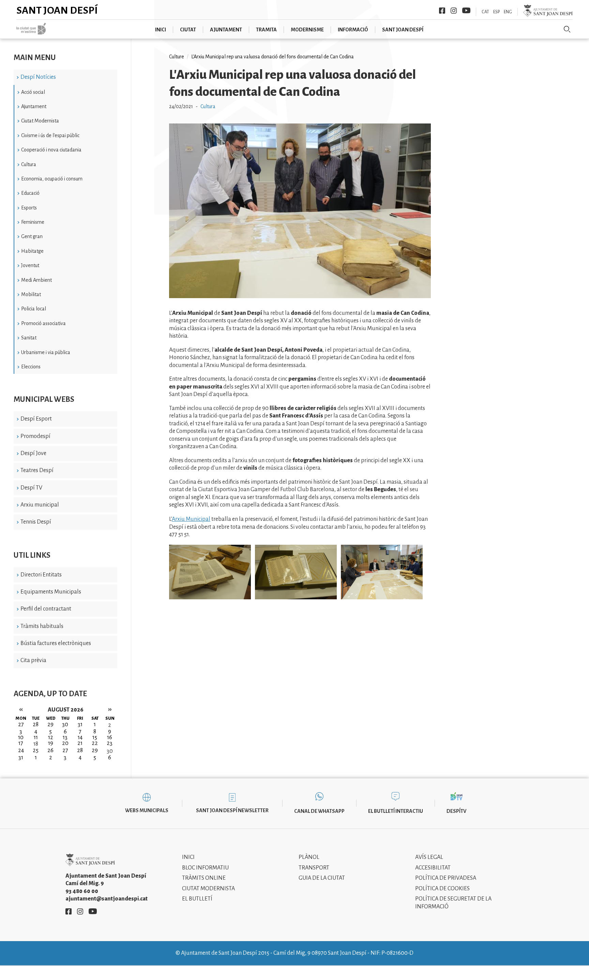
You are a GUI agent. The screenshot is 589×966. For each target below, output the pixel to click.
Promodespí (35, 436)
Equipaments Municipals (50, 592)
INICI (160, 29)
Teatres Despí (37, 470)
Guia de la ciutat (322, 878)
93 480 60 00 (81, 891)
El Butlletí (197, 899)
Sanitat (28, 337)
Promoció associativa (43, 323)
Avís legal (429, 857)
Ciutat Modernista (40, 120)
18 (35, 744)
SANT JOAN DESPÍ (402, 29)
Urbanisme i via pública (45, 352)
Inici (188, 857)
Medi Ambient (36, 280)
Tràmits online (204, 878)
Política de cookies (442, 889)
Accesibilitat (433, 868)
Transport (314, 868)
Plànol (309, 857)
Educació (30, 193)
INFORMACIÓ (353, 29)
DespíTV (456, 811)
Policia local (33, 308)
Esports (29, 207)
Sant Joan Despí (57, 10)
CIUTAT (188, 29)
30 (110, 751)
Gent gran (32, 236)
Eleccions (31, 366)
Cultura (28, 164)
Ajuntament (33, 106)
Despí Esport (36, 419)
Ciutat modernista (208, 889)
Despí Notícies (38, 77)
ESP (496, 12)
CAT (485, 12)
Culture (176, 56)
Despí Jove (33, 453)
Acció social (33, 92)
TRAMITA (266, 29)
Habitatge (32, 251)
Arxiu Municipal (191, 519)
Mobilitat (31, 294)
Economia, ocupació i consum (51, 178)
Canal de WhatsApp (319, 811)
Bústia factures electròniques (55, 643)
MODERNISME (307, 29)
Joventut (30, 265)
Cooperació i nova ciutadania (51, 149)
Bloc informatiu (205, 868)
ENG (508, 12)
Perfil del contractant (45, 609)
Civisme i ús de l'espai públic (50, 135)
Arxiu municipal (39, 505)
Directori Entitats (41, 575)
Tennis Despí (35, 522)
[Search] (567, 29)
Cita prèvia (33, 660)
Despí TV (31, 488)
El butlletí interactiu (395, 811)
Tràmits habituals (41, 626)
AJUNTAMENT (226, 29)
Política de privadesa (445, 878)
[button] (300, 296)
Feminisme (32, 222)
